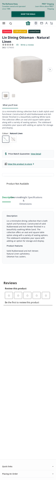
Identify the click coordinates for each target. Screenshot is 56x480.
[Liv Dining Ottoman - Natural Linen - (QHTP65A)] (28, 69)
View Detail (36, 154)
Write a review (27, 45)
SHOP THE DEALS (28, 14)
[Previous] (6, 69)
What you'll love (10, 105)
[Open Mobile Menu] (3, 23)
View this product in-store (20, 164)
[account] (46, 23)
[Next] (50, 69)
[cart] (51, 23)
